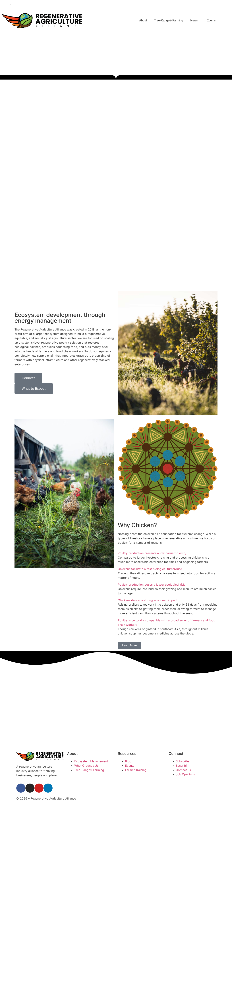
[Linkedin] (223, 4)
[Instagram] (208, 4)
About (143, 20)
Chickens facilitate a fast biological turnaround (150, 569)
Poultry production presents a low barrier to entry (152, 553)
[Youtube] (215, 4)
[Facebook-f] (200, 4)
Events (211, 20)
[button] (168, 553)
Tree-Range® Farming (168, 20)
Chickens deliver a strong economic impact (147, 600)
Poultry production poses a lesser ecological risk (151, 584)
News (194, 20)
